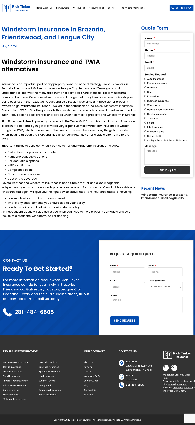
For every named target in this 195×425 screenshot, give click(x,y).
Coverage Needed (157, 280)
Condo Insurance (157, 114)
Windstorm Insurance (118, 106)
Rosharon (178, 387)
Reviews (88, 366)
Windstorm (153, 105)
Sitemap (88, 394)
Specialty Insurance (49, 371)
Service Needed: (155, 74)
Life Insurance (155, 127)
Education (153, 96)
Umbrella (152, 87)
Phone (148, 50)
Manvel (172, 384)
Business (112, 8)
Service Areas (91, 380)
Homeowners (62, 8)
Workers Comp (155, 131)
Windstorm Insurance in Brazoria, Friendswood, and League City (164, 196)
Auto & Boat (79, 8)
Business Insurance (158, 100)
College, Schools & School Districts (167, 140)
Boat (149, 92)
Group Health (154, 136)
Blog (86, 385)
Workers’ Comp (47, 380)
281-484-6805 (135, 385)
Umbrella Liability (48, 362)
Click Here (131, 379)
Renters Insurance (157, 83)
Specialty (152, 118)
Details (113, 295)
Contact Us (139, 8)
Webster (188, 387)
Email (148, 62)
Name (148, 38)
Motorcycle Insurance (14, 399)
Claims (128, 8)
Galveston (182, 381)
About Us (47, 8)
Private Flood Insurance (15, 380)
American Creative (132, 420)
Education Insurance (50, 390)
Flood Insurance (11, 376)
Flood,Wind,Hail (96, 8)
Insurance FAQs (92, 376)
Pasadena (182, 384)
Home (39, 8)
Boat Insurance (11, 394)
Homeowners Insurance (160, 109)
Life (122, 8)
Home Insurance (48, 394)
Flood (150, 122)
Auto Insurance (155, 78)
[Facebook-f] (166, 368)
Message (150, 146)
